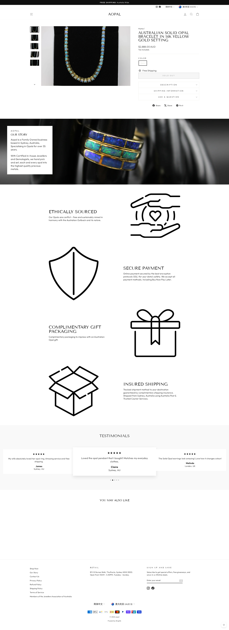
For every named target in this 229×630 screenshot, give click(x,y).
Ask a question (168, 97)
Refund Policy (36, 584)
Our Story (34, 572)
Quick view (50, 532)
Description (168, 85)
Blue (143, 63)
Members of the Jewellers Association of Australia (51, 596)
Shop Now (34, 568)
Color (142, 58)
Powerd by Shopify (114, 621)
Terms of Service (37, 592)
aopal (114, 14)
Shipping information (169, 91)
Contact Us (34, 576)
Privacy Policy (36, 580)
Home (140, 29)
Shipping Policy (36, 588)
